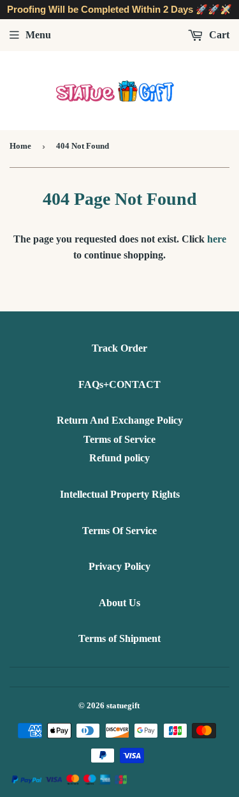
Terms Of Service (119, 530)
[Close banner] (226, 10)
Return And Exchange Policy (120, 420)
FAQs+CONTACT (119, 384)
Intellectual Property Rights (120, 494)
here (216, 239)
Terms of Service (119, 439)
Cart (217, 34)
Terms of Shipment (119, 638)
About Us (119, 602)
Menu (38, 34)
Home (20, 146)
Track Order (119, 348)
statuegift (123, 705)
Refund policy (119, 457)
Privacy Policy (119, 566)
